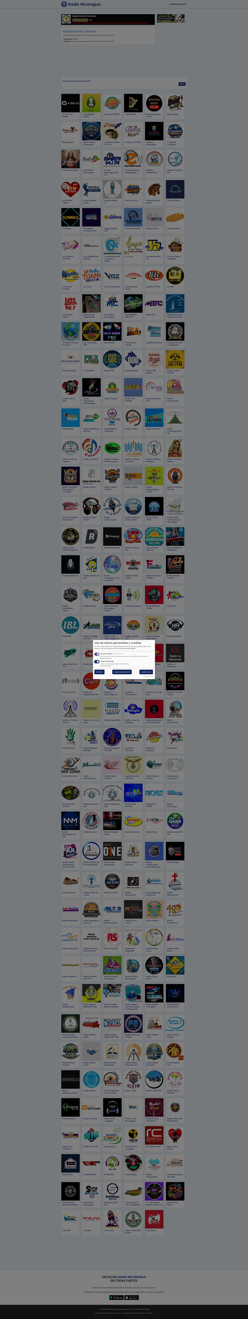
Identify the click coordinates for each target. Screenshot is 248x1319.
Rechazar (99, 672)
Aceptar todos (146, 672)
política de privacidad (128, 648)
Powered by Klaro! (148, 676)
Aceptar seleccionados (122, 672)
